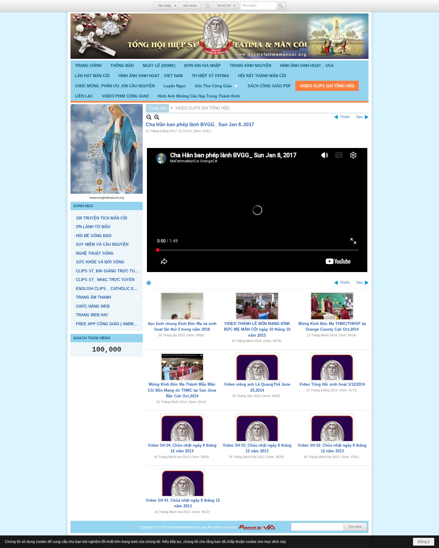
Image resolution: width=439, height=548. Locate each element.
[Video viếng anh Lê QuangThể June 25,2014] (257, 367)
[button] (216, 86)
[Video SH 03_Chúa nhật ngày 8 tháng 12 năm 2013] (257, 428)
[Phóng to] (157, 117)
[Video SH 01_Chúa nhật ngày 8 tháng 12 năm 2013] (183, 483)
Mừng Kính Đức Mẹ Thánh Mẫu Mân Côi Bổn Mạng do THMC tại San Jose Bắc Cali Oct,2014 (182, 390)
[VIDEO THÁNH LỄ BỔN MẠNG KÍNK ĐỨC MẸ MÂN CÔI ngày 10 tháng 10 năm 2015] (257, 306)
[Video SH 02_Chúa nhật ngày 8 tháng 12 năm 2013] (332, 428)
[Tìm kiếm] (281, 5)
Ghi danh (190, 5)
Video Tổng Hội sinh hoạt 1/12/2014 (332, 384)
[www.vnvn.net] (257, 527)
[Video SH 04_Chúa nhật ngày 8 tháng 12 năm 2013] (182, 428)
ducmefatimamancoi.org (187, 527)
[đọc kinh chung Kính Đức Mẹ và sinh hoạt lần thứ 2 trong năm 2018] (182, 306)
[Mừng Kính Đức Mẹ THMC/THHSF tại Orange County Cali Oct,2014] (332, 306)
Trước (345, 117)
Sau (359, 117)
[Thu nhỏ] (149, 117)
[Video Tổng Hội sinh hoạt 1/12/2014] (332, 367)
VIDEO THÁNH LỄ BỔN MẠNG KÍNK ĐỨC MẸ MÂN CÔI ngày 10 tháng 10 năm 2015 (257, 329)
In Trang (149, 283)
